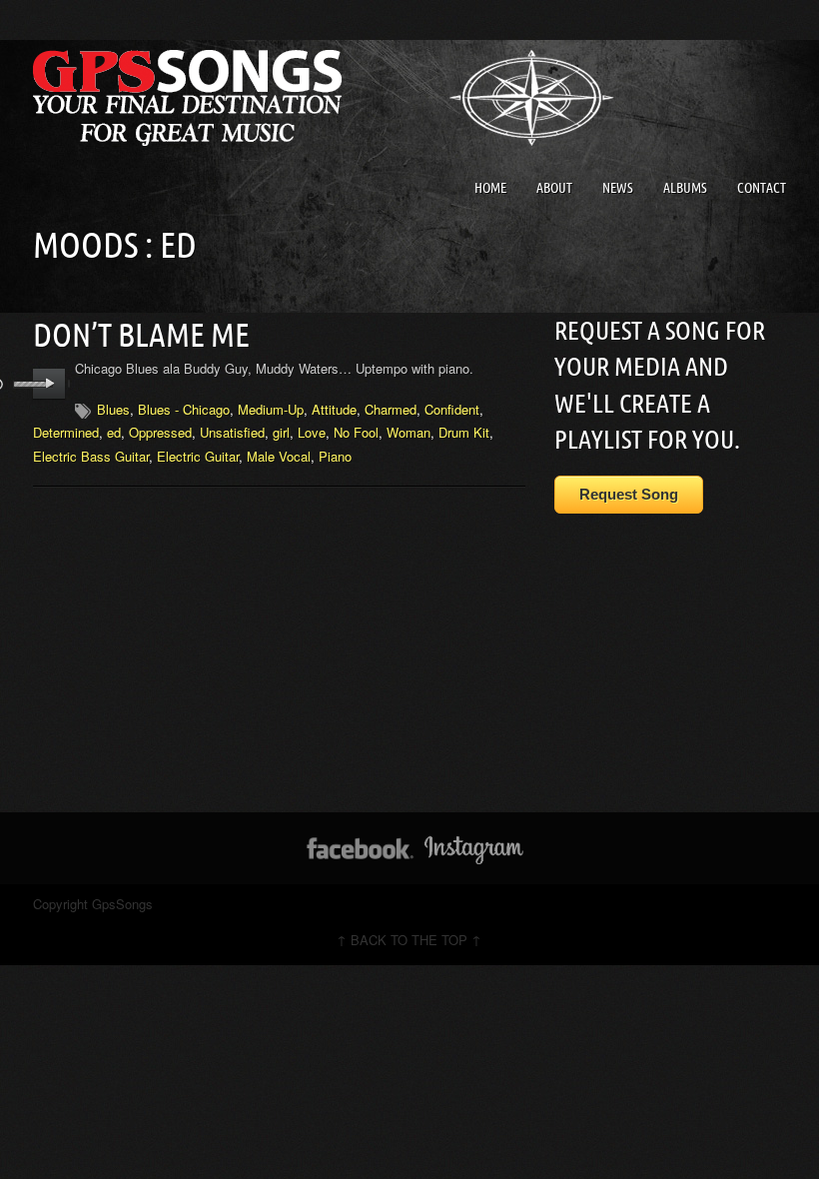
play (49, 384)
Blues (113, 409)
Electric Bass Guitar (91, 456)
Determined (66, 432)
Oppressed (160, 432)
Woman (408, 432)
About (554, 188)
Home (490, 188)
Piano (335, 456)
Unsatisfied (232, 432)
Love (312, 432)
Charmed (390, 409)
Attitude (334, 409)
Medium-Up (271, 409)
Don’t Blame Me (141, 335)
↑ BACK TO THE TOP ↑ (409, 939)
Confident (451, 409)
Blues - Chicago (184, 409)
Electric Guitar (198, 456)
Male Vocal (279, 456)
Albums (685, 188)
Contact (761, 188)
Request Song (628, 494)
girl (281, 432)
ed (114, 432)
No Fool (356, 432)
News (617, 188)
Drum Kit (463, 432)
